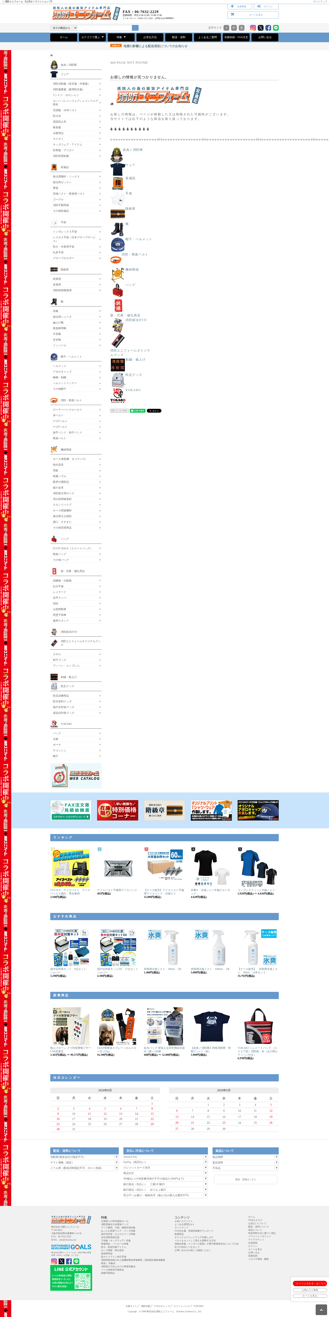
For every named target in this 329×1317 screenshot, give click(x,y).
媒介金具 (58, 487)
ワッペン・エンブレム (66, 665)
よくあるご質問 (207, 37)
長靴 (55, 311)
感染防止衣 (59, 121)
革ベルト (58, 415)
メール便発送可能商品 (112, 1269)
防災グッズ (133, 374)
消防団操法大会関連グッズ (115, 1224)
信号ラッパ (59, 597)
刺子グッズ (59, 659)
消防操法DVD (136, 320)
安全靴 (57, 339)
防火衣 (57, 115)
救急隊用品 (107, 1253)
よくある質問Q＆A (184, 1224)
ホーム (64, 37)
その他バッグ (61, 559)
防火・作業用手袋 (63, 246)
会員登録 (241, 6)
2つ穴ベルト (60, 421)
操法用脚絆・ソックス (66, 176)
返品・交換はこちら (245, 1179)
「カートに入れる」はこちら (310, 1283)
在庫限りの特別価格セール (115, 1221)
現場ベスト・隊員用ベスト (69, 193)
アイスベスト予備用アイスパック (117, 890)
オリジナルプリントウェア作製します (194, 1237)
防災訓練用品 (61, 695)
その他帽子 (59, 388)
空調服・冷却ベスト (65, 110)
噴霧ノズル (59, 476)
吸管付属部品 (61, 481)
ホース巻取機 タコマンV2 (69, 458)
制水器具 (58, 464)
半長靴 (57, 333)
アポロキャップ (62, 371)
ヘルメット (59, 365)
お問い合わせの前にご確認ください (193, 1250)
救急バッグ (59, 554)
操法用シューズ (62, 316)
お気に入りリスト (184, 1221)
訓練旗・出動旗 (62, 580)
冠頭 (55, 603)
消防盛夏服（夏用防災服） (69, 89)
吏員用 (57, 284)
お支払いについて (257, 1223)
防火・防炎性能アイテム (113, 1247)
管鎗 (55, 470)
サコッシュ (59, 750)
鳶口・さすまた (62, 521)
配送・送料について (258, 1226)
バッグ (130, 284)
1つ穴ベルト (60, 426)
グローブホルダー (63, 258)
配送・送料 (178, 37)
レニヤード (59, 592)
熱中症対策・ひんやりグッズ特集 (118, 1234)
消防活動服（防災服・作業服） (71, 83)
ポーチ (57, 744)
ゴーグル (58, 199)
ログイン (268, 6)
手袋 (128, 193)
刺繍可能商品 (108, 1273)
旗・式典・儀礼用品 (125, 315)
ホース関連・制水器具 (112, 1250)
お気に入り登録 (310, 1290)
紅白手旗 (58, 586)
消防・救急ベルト (135, 254)
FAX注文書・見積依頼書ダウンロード (194, 1231)
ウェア (130, 165)
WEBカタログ (255, 1220)
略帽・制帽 (59, 377)
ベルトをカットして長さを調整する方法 (195, 1240)
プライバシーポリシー (259, 1236)
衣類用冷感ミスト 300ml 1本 (162, 969)
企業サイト (131, 1306)
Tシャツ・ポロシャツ (66, 95)
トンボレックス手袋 (65, 231)
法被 (55, 738)
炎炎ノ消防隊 (133, 149)
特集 (120, 37)
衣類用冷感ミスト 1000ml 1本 (210, 969)
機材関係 (132, 269)
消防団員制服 (61, 155)
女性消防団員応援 (110, 1237)
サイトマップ (320, 1)
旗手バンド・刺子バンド (67, 432)
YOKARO (133, 390)
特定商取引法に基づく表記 (262, 1233)
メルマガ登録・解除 (258, 1259)
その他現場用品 (62, 527)
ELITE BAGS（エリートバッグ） (73, 548)
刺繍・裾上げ (135, 359)
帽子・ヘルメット (138, 239)
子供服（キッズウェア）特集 (116, 1240)
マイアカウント (256, 1239)
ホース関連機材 (62, 510)
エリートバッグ (182, 1306)
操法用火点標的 (62, 516)
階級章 (130, 208)
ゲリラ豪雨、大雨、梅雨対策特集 (118, 1227)
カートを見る (256, 15)
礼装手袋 (58, 252)
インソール (59, 345)
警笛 (55, 187)
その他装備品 (61, 210)
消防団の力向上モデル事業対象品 (118, 1266)
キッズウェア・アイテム (67, 144)
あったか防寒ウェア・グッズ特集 (118, 1231)
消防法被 (145, 1306)
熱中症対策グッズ (63, 707)
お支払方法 (150, 37)
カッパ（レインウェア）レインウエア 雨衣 (75, 102)
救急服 (57, 127)
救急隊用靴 (59, 328)
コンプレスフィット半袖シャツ (256, 890)
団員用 (57, 278)
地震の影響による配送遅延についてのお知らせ (150, 46)
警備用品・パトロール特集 (115, 1243)
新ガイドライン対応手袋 (113, 1256)
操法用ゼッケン (62, 182)
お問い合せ (265, 37)
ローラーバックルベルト (67, 409)
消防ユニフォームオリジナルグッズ (130, 353)
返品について (255, 1230)
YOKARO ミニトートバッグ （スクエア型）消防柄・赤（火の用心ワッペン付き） (258, 1051)
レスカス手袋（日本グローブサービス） (74, 239)
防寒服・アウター (63, 150)
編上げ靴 (58, 322)
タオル (57, 654)
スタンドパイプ (62, 504)
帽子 (55, 756)
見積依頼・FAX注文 (236, 37)
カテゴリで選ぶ (91, 37)
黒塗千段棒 (59, 614)
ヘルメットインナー (65, 383)
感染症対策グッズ (63, 712)
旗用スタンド (61, 620)
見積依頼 (252, 1255)
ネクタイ (58, 138)
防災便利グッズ (62, 701)
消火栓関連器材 (62, 498)
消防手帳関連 (61, 205)
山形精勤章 (59, 609)
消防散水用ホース (63, 493)
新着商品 (179, 1234)
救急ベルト (59, 438)
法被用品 (58, 133)
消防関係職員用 (62, 290)
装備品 (130, 178)
